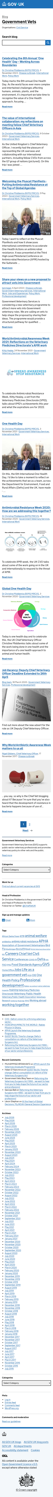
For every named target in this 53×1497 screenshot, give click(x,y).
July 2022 (9, 1198)
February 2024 (12, 1166)
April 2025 (10, 1143)
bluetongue (11, 949)
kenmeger (6, 288)
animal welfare (36, 936)
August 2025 (11, 1135)
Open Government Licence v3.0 (19, 1464)
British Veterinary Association (40, 949)
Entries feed (10, 1402)
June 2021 (10, 1224)
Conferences (21, 959)
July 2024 (9, 1158)
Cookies (35, 1450)
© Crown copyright (26, 1489)
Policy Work (13, 75)
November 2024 (13, 1152)
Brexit (28, 949)
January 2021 (11, 1238)
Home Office (8, 970)
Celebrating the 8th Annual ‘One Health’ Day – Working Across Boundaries (23, 61)
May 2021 (9, 1227)
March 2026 (11, 1126)
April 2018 (10, 1325)
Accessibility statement (15, 1450)
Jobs (17, 969)
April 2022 (10, 1204)
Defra (41, 959)
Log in (7, 1399)
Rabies (26, 986)
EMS (47, 960)
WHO (27, 1000)
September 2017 (12, 1345)
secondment (33, 986)
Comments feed (12, 1405)
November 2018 (12, 1308)
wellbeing (14, 1001)
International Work (11, 139)
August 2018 (11, 1313)
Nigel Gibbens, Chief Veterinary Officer (20, 753)
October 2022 (11, 1192)
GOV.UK (6, 1446)
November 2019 (12, 1279)
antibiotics (6, 941)
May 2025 (9, 1140)
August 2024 (11, 1155)
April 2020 (10, 1264)
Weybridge (21, 1001)
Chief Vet (25, 954)
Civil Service (22, 27)
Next (25, 830)
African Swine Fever (10, 936)
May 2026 (10, 1120)
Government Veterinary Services (24, 136)
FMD (9, 965)
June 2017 (9, 1354)
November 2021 (12, 1212)
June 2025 (10, 1137)
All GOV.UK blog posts (36, 1442)
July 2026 (9, 1117)
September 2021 (13, 1218)
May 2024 (10, 1160)
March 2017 (10, 1360)
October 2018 (11, 1311)
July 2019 (9, 1290)
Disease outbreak (27, 73)
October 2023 (11, 1172)
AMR (22, 936)
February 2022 (12, 1210)
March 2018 (10, 1328)
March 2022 (11, 1207)
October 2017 (11, 1342)
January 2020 (11, 1273)
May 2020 (10, 1262)
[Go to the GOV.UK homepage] (13, 4)
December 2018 (12, 1305)
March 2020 (11, 1267)
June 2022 (10, 1201)
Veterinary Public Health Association (19, 997)
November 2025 (12, 1132)
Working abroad (38, 1000)
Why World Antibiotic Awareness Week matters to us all (26, 746)
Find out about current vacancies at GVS (21, 886)
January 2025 (11, 1149)
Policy (15, 980)
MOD (29, 975)
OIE (34, 975)
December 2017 (12, 1336)
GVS (46, 964)
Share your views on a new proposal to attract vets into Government (26, 281)
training (13, 990)
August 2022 (11, 1195)
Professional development (14, 296)
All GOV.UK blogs (11, 1442)
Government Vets (19, 21)
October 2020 (11, 1247)
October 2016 (11, 1365)
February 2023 (12, 1187)
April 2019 (10, 1293)
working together (15, 1004)
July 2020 (9, 1256)
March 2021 (10, 1233)
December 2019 (12, 1276)
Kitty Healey (7, 350)
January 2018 (11, 1334)
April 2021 (10, 1230)
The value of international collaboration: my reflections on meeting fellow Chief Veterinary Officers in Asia (22, 123)
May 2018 (9, 1322)
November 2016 (12, 1362)
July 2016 (9, 1368)
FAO (4, 964)
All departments (23, 1446)
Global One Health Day (16, 588)
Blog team (7, 682)
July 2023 (9, 1175)
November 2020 (13, 1244)
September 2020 (13, 1250)
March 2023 (11, 1184)
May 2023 (10, 1178)
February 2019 (11, 1299)
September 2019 (13, 1285)
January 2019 (11, 1302)
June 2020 (10, 1259)
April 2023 (10, 1181)
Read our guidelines (11, 1421)
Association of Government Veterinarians (23, 945)
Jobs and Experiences (18, 293)
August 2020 (11, 1253)
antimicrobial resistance (25, 941)
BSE (3, 954)
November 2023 (13, 1169)
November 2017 (12, 1339)
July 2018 (9, 1316)
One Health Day (12, 423)
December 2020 (12, 1241)
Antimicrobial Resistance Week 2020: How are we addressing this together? (26, 509)
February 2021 (11, 1235)
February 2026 (12, 1129)
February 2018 (11, 1331)
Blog (5, 17)
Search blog (9, 37)
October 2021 (11, 1215)
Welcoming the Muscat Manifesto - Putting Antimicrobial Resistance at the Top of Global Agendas (25, 184)
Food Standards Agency (27, 964)
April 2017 (9, 1357)
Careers (11, 953)
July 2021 (9, 1221)
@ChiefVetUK (29, 905)
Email (8, 920)
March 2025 (11, 1146)
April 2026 (10, 1123)
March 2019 (10, 1296)
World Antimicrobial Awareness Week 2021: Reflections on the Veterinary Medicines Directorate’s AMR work (25, 342)
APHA (43, 941)
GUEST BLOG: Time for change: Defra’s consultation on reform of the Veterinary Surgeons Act (23, 1039)
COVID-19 (33, 959)
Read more (7, 855)
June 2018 (10, 1319)
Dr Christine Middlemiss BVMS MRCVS (20, 70)
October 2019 (11, 1282)
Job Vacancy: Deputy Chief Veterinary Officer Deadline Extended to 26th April (26, 673)
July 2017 (9, 1351)
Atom (32, 920)
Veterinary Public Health (27, 993)
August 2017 (11, 1348)
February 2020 (12, 1270)
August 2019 (11, 1287)
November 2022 (13, 1189)
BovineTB (20, 949)
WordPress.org (12, 1408)
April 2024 (10, 1163)
